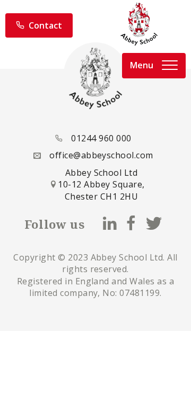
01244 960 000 (101, 138)
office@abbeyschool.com (101, 155)
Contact (45, 25)
